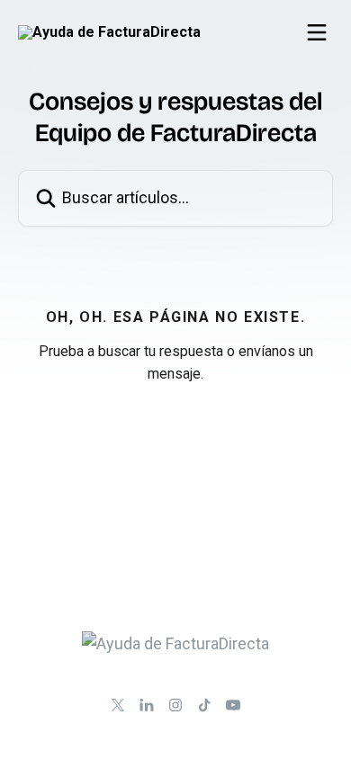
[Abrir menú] (317, 32)
